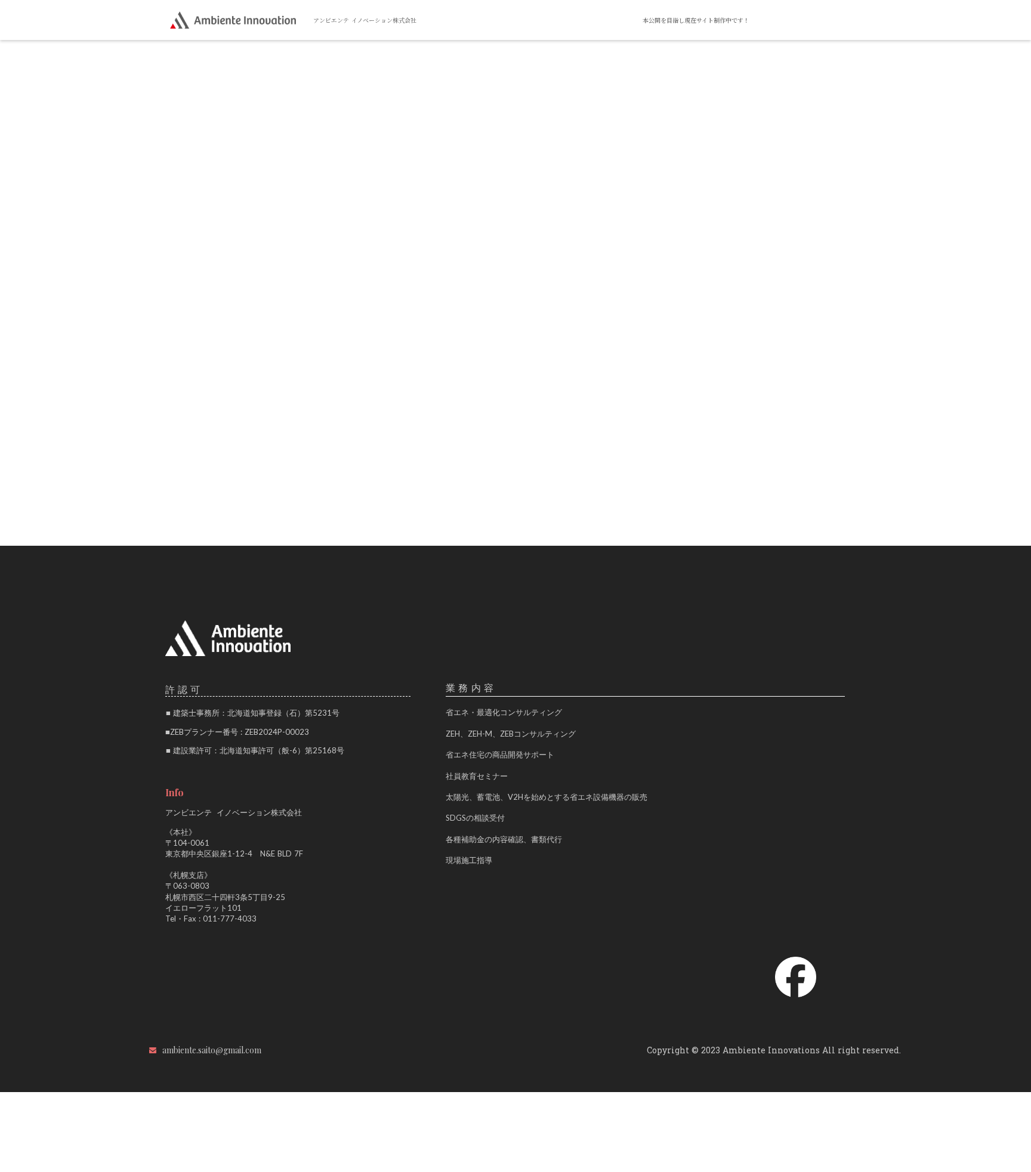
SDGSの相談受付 (475, 817)
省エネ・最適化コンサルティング (504, 712)
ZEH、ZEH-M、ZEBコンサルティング (511, 733)
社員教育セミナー (477, 776)
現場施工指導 (469, 860)
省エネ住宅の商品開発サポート (500, 754)
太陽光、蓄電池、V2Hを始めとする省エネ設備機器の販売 (546, 797)
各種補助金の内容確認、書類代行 (504, 839)
